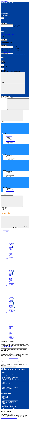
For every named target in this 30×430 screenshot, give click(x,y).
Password (16, 26)
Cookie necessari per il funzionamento (9, 361)
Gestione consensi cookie (9, 405)
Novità (4, 208)
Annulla (2, 96)
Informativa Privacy (7, 398)
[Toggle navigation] (12, 115)
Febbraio (11, 244)
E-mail (15, 46)
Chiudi (2, 61)
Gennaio (11, 243)
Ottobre (10, 254)
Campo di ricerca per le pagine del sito (9, 193)
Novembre (11, 255)
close (2, 121)
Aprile (11, 247)
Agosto (10, 252)
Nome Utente (17, 25)
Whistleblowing (6, 403)
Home (4, 207)
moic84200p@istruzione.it (17, 379)
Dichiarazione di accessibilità (9, 401)
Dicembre (11, 257)
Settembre (11, 253)
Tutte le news (6, 230)
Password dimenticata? (6, 29)
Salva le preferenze (11, 366)
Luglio (10, 250)
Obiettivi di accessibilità (8, 402)
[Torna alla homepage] (15, 97)
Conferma (7, 96)
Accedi (2, 18)
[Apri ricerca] (18, 104)
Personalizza (3, 349)
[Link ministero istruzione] (7, 2)
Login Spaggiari (7, 52)
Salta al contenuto (4, 1)
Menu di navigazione (20, 227)
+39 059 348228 (9, 378)
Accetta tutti (21, 349)
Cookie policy (6, 396)
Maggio (10, 248)
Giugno (10, 249)
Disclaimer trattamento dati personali (9, 418)
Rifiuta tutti (12, 349)
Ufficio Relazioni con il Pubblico (10, 400)
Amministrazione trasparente (9, 406)
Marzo (10, 245)
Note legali (5, 397)
